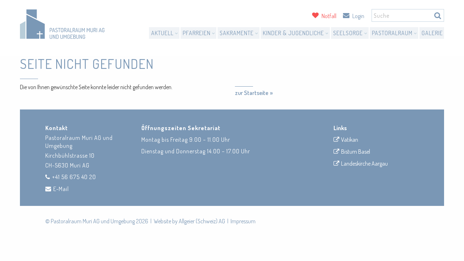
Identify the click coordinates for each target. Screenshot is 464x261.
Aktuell (163, 33)
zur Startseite (251, 92)
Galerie (432, 33)
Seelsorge (348, 33)
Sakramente (237, 33)
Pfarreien (197, 33)
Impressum (243, 221)
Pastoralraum (393, 33)
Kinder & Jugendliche (294, 33)
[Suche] (437, 15)
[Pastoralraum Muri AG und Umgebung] (62, 24)
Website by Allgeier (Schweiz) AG (189, 221)
